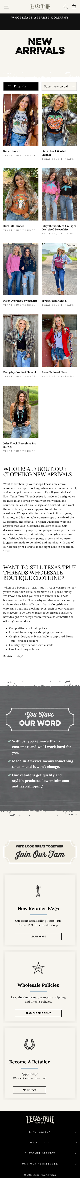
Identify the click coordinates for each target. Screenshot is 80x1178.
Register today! (13, 656)
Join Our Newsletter (40, 1164)
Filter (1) (19, 86)
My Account (40, 1143)
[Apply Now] (40, 1063)
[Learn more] (40, 910)
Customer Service (40, 1153)
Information (40, 1132)
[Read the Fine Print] (40, 986)
